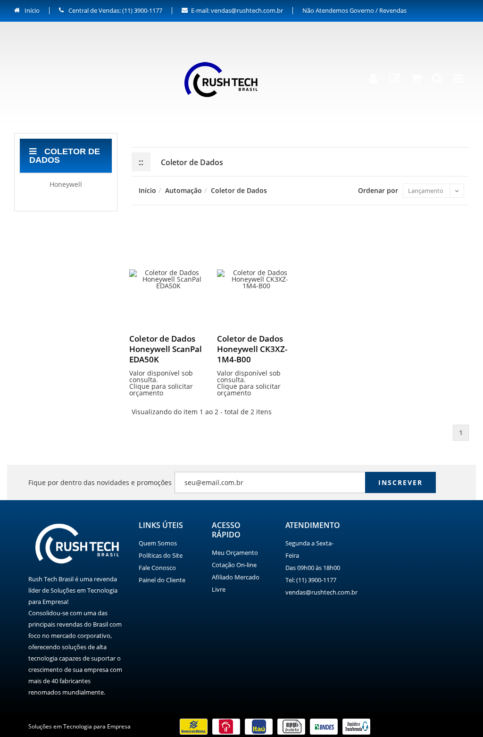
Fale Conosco (157, 567)
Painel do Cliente (162, 580)
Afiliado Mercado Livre (235, 583)
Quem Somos (158, 543)
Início (31, 10)
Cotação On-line (234, 565)
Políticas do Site (161, 555)
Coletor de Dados (64, 156)
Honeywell (66, 184)
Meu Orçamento (235, 552)
